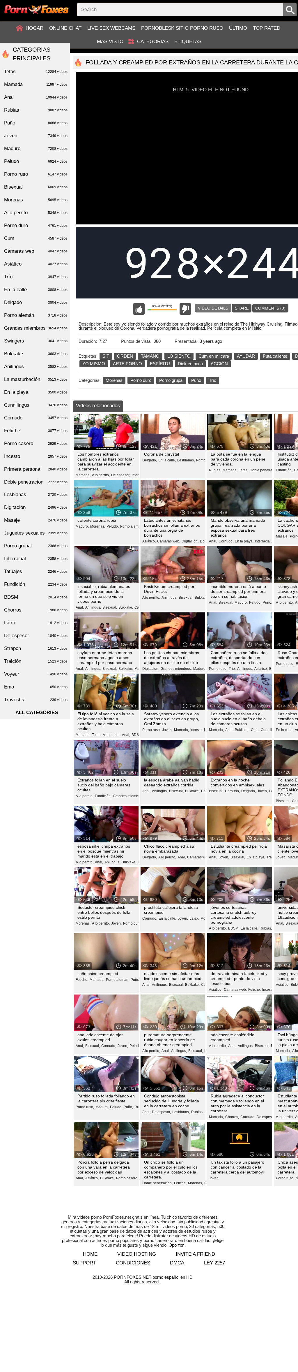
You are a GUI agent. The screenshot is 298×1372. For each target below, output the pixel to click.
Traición (36, 661)
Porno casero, (127, 1178)
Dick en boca (190, 363)
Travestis (36, 699)
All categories (36, 712)
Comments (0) (270, 308)
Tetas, (243, 470)
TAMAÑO (150, 356)
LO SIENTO (179, 356)
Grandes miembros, (176, 669)
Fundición (36, 584)
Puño (196, 380)
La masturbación (36, 379)
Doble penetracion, (265, 470)
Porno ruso (36, 174)
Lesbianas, (186, 460)
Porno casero (36, 443)
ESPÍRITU (160, 363)
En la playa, (244, 541)
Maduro (36, 148)
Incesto (36, 456)
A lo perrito (36, 212)
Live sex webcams (111, 28)
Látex (36, 623)
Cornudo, (226, 541)
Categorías (152, 41)
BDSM (36, 597)
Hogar (34, 28)
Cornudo (36, 418)
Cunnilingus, (271, 730)
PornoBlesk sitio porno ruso (182, 28)
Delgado (36, 302)
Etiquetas (187, 41)
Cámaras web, (168, 541)
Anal (36, 97)
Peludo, (113, 526)
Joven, (167, 730)
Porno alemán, (131, 526)
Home (90, 1254)
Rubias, (215, 470)
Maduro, (82, 526)
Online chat (65, 28)
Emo (36, 687)
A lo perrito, (101, 475)
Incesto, (196, 730)
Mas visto (110, 41)
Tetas (36, 71)
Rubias (36, 110)
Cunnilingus (36, 405)
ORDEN (125, 356)
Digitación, (190, 541)
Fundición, (284, 470)
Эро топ (177, 1245)
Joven (214, 1178)
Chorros (36, 610)
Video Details (213, 308)
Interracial (36, 558)
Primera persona (36, 469)
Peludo (36, 161)
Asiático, (149, 541)
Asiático (36, 264)
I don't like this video (185, 309)
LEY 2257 (214, 1263)
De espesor (36, 635)
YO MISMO (93, 363)
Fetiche (36, 430)
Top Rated (266, 28)
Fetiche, (82, 980)
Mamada (36, 84)
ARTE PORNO (127, 363)
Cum (36, 238)
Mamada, (83, 475)
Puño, (267, 602)
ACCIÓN (219, 363)
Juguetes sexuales (36, 533)
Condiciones (133, 1263)
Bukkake (36, 353)
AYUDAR (246, 356)
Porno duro (140, 380)
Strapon (36, 648)
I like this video (139, 309)
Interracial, (263, 541)
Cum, (255, 730)
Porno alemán (36, 315)
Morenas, (97, 526)
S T (105, 356)
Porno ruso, (218, 669)
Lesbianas (36, 494)
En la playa (36, 392)
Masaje (36, 520)
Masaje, (282, 536)
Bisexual (36, 187)
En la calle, (167, 460)
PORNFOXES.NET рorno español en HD (153, 1277)
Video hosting (136, 1254)
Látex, (194, 918)
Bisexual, (109, 607)
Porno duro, (132, 923)
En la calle (36, 289)
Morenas (114, 380)
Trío (212, 380)
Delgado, (149, 460)
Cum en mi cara (213, 356)
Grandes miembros (36, 328)
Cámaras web (36, 251)
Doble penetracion (36, 482)
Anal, (213, 541)
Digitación (36, 507)
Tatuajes (36, 571)
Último (238, 28)
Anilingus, (93, 607)
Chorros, (232, 1117)
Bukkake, (125, 607)
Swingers (36, 341)
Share (242, 308)
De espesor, (120, 475)
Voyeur (36, 674)
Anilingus (36, 366)
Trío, (232, 669)
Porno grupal (171, 380)
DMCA (177, 1263)
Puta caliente (275, 356)
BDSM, (137, 735)
